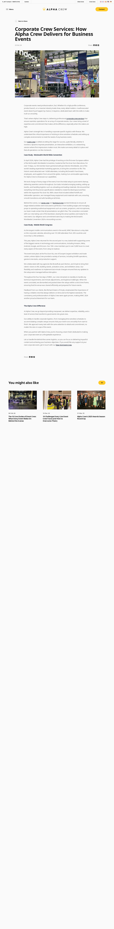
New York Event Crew (64, 345)
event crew (31, 142)
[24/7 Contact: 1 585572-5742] (11, 1)
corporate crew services (75, 118)
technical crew (58, 203)
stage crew (45, 203)
